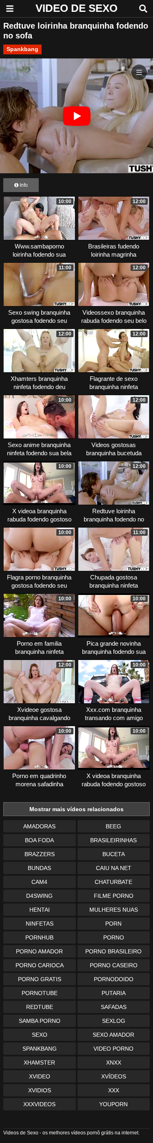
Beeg (113, 826)
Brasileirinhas (113, 840)
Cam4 (39, 882)
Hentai (39, 909)
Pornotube (40, 993)
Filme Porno (113, 895)
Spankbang (22, 49)
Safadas (113, 1007)
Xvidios (39, 1090)
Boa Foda (39, 840)
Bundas (39, 868)
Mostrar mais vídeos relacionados (76, 809)
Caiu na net (113, 868)
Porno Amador (39, 951)
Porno (113, 937)
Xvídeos (113, 1076)
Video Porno (113, 1048)
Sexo (39, 1034)
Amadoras (39, 826)
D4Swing (39, 895)
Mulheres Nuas (113, 909)
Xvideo (39, 1076)
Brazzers (39, 854)
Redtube (39, 1007)
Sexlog (113, 1021)
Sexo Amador (113, 1034)
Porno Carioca (40, 965)
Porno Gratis (39, 979)
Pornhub (39, 937)
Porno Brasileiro (113, 951)
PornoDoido (113, 979)
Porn (113, 923)
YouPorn (113, 1104)
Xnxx (113, 1062)
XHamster (39, 1062)
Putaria (114, 993)
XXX (113, 1090)
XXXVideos (39, 1104)
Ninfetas (39, 923)
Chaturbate (113, 882)
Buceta (113, 854)
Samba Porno (39, 1021)
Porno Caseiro (113, 965)
